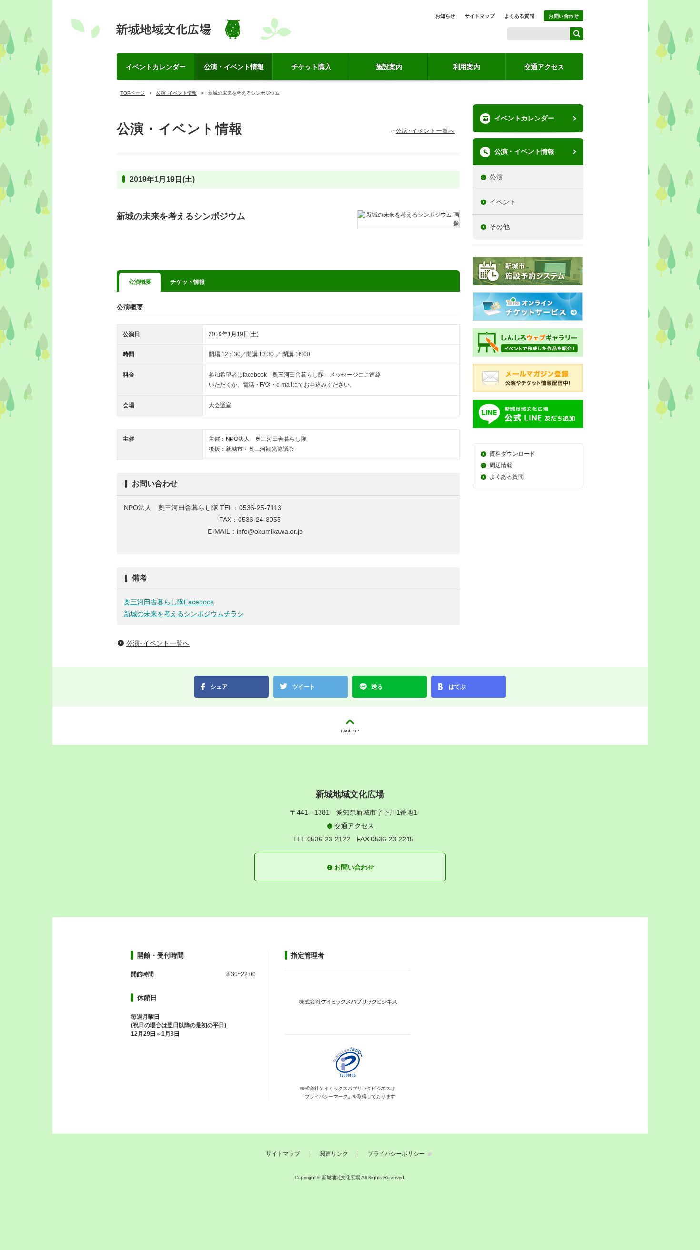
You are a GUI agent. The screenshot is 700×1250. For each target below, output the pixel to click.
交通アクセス (544, 66)
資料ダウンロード (512, 453)
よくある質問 (519, 16)
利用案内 (466, 66)
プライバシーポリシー (396, 1153)
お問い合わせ (564, 16)
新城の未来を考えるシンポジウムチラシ (184, 614)
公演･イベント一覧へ (425, 131)
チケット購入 (311, 66)
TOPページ (132, 93)
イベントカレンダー (156, 66)
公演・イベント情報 (234, 66)
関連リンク (334, 1153)
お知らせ (445, 16)
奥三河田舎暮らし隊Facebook (169, 602)
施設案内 (389, 66)
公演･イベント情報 (176, 93)
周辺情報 (501, 465)
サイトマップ (480, 16)
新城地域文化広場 (181, 28)
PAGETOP (350, 726)
